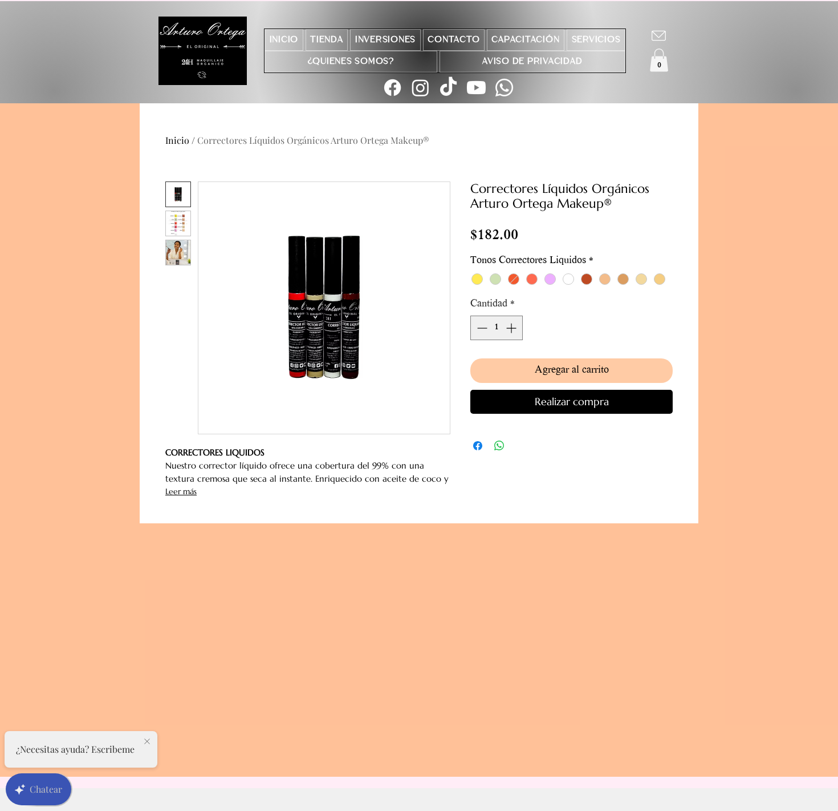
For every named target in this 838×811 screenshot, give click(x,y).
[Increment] (512, 328)
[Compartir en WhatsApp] (499, 446)
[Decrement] (481, 328)
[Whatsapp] (504, 87)
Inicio (177, 140)
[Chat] (658, 35)
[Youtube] (476, 87)
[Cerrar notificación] (147, 742)
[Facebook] (392, 87)
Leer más (181, 491)
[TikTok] (448, 87)
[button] (659, 60)
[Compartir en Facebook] (478, 446)
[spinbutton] (496, 328)
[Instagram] (420, 87)
